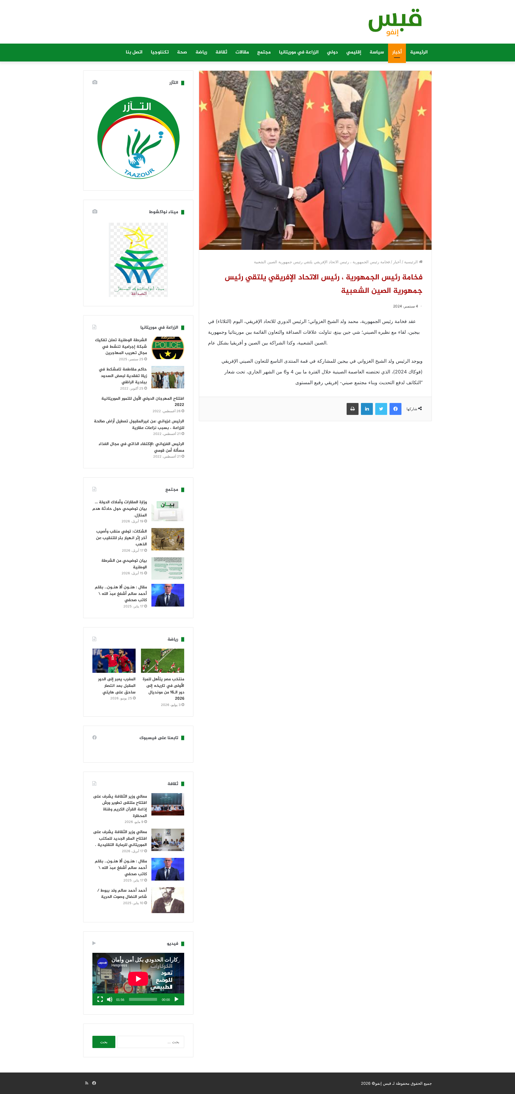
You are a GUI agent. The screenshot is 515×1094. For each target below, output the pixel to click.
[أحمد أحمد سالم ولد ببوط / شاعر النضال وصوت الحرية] (167, 900)
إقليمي (353, 52)
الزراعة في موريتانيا (299, 52)
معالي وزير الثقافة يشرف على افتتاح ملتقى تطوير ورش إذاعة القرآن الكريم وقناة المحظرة (120, 806)
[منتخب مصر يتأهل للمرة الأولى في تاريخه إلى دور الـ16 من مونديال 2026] (162, 661)
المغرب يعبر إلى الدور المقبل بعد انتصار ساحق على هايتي (117, 686)
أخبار (397, 52)
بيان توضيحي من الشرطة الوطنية (124, 564)
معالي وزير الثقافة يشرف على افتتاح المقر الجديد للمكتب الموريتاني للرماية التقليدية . (120, 838)
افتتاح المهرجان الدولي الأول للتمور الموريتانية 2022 (142, 402)
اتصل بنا (134, 52)
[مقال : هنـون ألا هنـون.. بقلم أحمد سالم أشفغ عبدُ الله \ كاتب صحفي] (167, 595)
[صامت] (110, 999)
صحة (182, 52)
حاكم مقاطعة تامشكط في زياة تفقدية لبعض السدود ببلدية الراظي (123, 376)
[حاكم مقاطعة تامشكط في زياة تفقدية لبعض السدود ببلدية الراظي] (167, 377)
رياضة (201, 52)
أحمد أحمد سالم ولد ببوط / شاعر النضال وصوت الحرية (122, 894)
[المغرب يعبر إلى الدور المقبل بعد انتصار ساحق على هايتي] (114, 661)
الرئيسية (419, 52)
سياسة (377, 52)
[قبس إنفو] (391, 24)
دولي (332, 52)
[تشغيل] (176, 999)
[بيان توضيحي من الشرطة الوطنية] (167, 568)
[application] (138, 979)
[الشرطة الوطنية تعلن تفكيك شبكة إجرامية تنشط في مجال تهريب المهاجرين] (167, 348)
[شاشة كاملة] (100, 999)
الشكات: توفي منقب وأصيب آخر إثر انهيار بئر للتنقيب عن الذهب (121, 538)
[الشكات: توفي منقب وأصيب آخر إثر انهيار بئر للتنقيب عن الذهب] (167, 539)
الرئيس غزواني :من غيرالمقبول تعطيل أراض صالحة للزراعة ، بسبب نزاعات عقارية (139, 424)
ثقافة (221, 52)
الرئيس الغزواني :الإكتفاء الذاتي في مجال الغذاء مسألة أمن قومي (141, 447)
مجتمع (264, 52)
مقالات (242, 52)
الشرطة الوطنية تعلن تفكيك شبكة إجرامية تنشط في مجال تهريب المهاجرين (121, 346)
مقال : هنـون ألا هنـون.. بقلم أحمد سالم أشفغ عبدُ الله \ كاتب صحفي (121, 594)
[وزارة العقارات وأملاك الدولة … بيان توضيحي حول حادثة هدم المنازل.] (167, 510)
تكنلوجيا (160, 52)
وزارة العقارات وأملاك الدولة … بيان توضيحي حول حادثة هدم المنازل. (119, 508)
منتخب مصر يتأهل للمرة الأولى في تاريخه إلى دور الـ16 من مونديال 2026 (163, 689)
